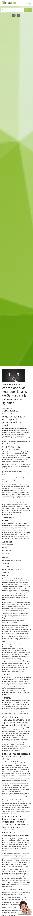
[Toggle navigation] (29, 3)
